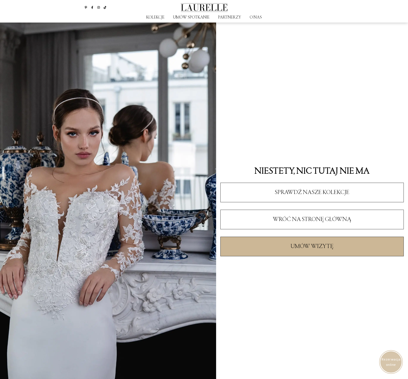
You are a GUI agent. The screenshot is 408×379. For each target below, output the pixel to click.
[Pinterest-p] (86, 7)
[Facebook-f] (92, 7)
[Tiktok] (105, 7)
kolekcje (155, 17)
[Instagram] (99, 7)
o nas (256, 17)
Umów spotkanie (191, 17)
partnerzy (229, 17)
